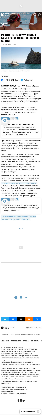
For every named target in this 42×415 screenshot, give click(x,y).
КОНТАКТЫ (35, 341)
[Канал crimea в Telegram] (5, 319)
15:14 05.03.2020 (6, 44)
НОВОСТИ (5, 341)
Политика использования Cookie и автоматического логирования (20, 359)
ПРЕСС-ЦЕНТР (16, 341)
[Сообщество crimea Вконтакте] (13, 319)
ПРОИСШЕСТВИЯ (27, 335)
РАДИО (26, 341)
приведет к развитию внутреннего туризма (19, 183)
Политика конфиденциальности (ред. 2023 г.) (17, 362)
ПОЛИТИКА (6, 335)
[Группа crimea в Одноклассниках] (29, 319)
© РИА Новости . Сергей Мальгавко (10, 71)
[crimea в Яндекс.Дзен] (21, 319)
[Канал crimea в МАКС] (37, 319)
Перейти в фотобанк (25, 71)
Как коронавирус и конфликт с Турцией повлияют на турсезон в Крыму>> (18, 217)
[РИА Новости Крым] (8, 14)
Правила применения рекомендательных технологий (20, 364)
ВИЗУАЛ (37, 335)
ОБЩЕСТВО (15, 335)
